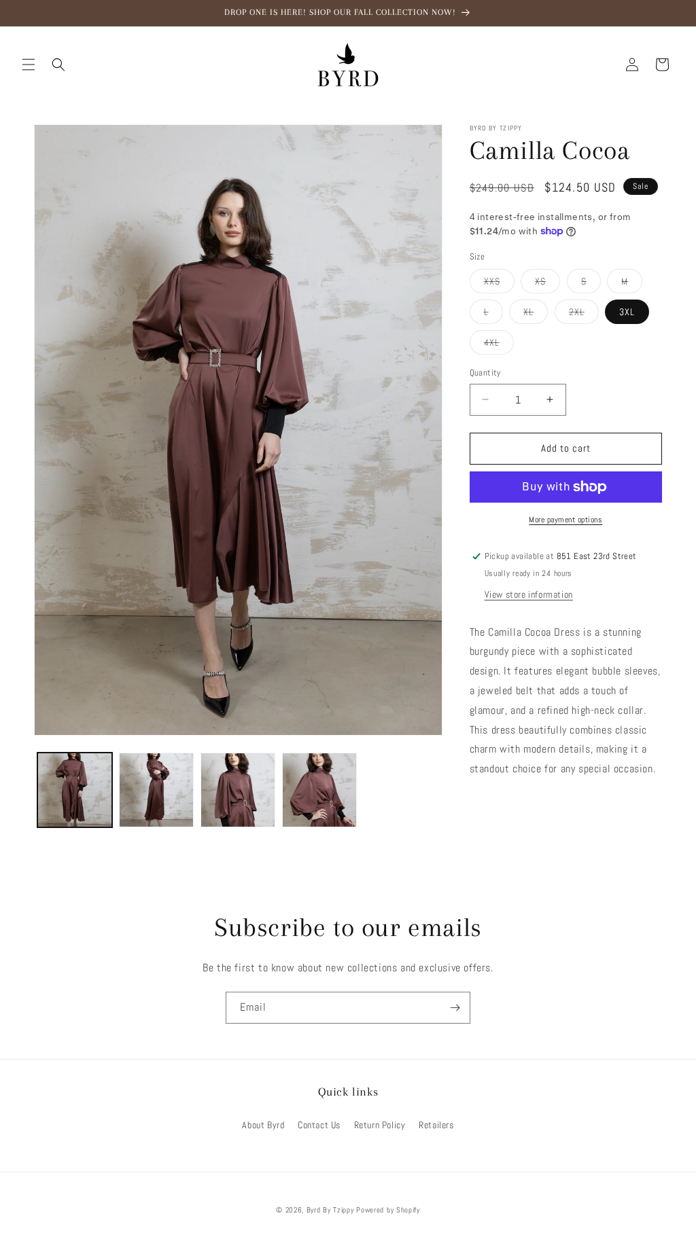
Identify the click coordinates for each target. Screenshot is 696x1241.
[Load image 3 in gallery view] (238, 790)
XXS (499, 283)
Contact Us (319, 1125)
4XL (499, 345)
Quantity (485, 372)
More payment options (565, 519)
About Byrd (263, 1125)
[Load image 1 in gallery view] (74, 790)
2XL (584, 314)
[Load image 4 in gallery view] (319, 790)
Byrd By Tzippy (330, 1210)
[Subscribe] (455, 1008)
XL (535, 314)
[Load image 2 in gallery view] (156, 790)
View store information (529, 594)
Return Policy (380, 1125)
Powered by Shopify (388, 1210)
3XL (627, 312)
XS (547, 283)
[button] (29, 64)
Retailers (436, 1125)
